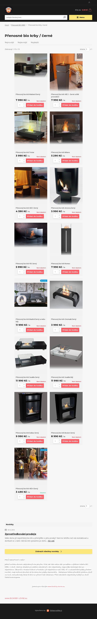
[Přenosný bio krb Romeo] (66, 239)
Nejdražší (35, 42)
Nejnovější (9, 42)
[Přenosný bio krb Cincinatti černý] (66, 294)
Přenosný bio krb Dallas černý (27, 433)
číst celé (51, 541)
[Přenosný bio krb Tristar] (30, 127)
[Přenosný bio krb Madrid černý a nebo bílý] (30, 294)
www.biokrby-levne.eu (56, 586)
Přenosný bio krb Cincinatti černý (63, 319)
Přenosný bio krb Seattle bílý (62, 377)
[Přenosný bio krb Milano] (66, 127)
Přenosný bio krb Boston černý (63, 433)
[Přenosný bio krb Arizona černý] (66, 186)
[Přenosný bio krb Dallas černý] (30, 408)
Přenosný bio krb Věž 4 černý (27, 488)
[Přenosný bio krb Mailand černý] (30, 65)
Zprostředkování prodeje (20, 534)
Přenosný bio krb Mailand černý (28, 94)
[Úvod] (20, 10)
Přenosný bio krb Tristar (25, 152)
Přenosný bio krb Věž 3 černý (27, 208)
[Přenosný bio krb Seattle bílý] (66, 352)
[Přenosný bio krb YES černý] (30, 235)
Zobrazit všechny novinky (47, 551)
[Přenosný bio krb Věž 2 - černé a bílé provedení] (66, 72)
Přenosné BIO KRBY (18, 25)
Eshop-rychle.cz (56, 610)
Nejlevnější (22, 42)
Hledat (64, 17)
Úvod (7, 25)
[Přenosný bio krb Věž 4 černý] (30, 464)
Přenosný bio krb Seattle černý (27, 377)
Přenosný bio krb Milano (60, 152)
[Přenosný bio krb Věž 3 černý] (30, 183)
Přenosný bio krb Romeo (60, 263)
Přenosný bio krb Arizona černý (63, 208)
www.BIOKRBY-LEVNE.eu (16, 598)
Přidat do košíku (35, 105)
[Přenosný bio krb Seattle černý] (30, 352)
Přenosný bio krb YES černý (26, 263)
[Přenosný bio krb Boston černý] (66, 408)
